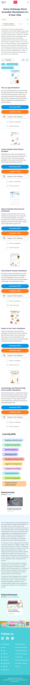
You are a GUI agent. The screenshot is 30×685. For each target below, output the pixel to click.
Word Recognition (11, 450)
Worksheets (6, 644)
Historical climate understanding (11, 484)
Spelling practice (10, 454)
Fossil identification (11, 473)
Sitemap (5, 666)
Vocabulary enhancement (14, 459)
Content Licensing (22, 663)
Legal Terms (11, 678)
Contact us (6, 657)
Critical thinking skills (12, 478)
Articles (9, 494)
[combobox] (8, 60)
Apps (4, 647)
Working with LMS (22, 647)
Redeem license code (23, 660)
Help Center (6, 669)
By (3, 60)
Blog (4, 650)
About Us (5, 653)
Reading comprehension (13, 440)
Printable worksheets (8, 24)
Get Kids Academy (22, 653)
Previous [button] (2, 504)
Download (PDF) (15, 107)
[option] (15, 504)
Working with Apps (22, 650)
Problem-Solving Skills (12, 445)
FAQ (18, 666)
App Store (5, 660)
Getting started (21, 644)
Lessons (20, 24)
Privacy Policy (18, 678)
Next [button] (27, 504)
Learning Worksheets (13, 597)
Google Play (6, 663)
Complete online (15, 112)
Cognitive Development (13, 464)
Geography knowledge (13, 469)
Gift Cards (20, 657)
